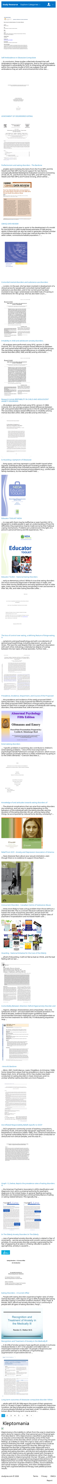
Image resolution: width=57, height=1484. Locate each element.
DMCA (53, 1476)
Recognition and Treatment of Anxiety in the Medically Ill (24, 1341)
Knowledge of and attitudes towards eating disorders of (24, 802)
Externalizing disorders (10, 744)
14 (27, 1415)
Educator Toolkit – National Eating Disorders (19, 577)
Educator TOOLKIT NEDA (11, 518)
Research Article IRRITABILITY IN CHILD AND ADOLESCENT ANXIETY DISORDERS (25, 400)
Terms (35, 1476)
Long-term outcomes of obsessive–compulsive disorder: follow (27, 1400)
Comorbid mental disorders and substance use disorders (24, 282)
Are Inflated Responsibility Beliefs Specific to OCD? (21, 1125)
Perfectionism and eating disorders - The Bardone (21, 165)
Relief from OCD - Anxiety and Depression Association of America (27, 852)
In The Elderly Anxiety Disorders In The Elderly (19, 1234)
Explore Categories (29, 4)
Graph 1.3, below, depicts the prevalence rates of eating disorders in (28, 1184)
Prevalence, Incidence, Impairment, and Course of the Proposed (27, 696)
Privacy (44, 1476)
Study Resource (10, 4)
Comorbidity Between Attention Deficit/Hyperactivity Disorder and (28, 1006)
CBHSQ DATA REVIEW (10, 224)
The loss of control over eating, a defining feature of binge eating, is (28, 636)
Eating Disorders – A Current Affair (15, 1293)
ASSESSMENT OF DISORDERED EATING (17, 116)
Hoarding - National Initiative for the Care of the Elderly (23, 953)
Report (49, 1480)
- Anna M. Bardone (8, 1066)
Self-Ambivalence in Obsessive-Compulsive (18, 57)
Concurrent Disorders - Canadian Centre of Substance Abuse (26, 905)
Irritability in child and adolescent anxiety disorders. (22, 341)
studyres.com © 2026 (10, 1476)
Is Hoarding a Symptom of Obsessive (16, 460)
